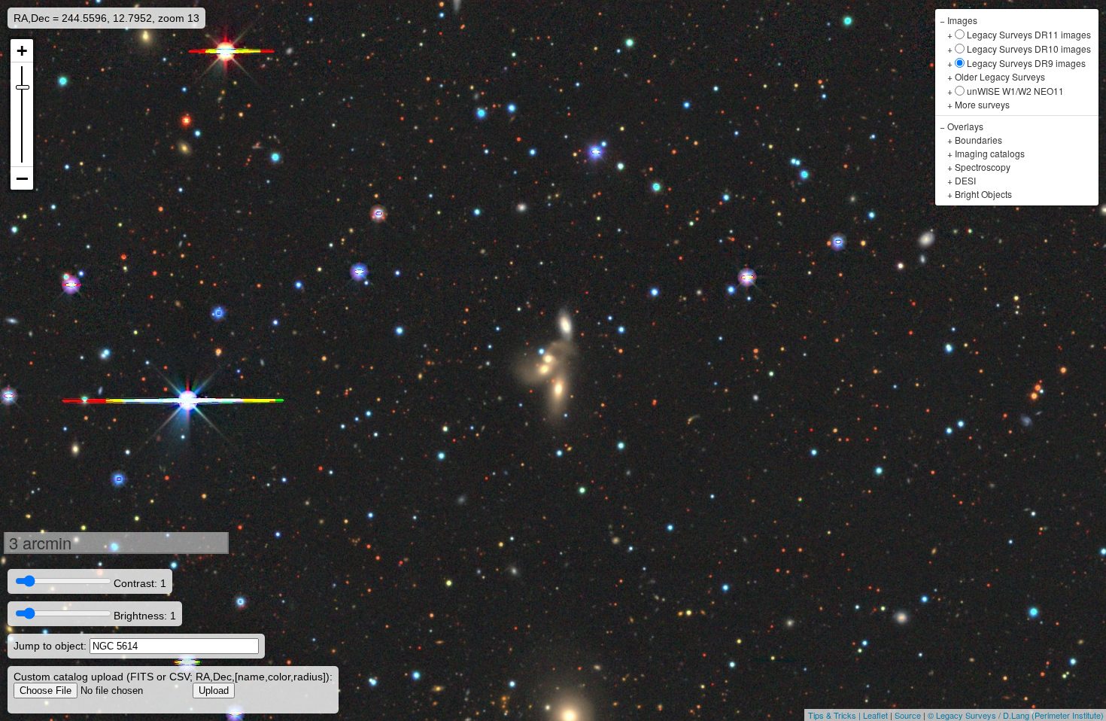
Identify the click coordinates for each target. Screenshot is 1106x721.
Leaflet (875, 715)
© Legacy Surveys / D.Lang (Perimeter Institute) (1016, 715)
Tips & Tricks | (835, 715)
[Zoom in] (22, 50)
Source (908, 715)
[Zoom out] (22, 178)
